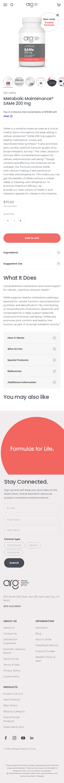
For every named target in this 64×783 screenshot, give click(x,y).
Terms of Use (11, 658)
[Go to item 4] (41, 82)
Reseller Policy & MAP (45, 658)
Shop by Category (14, 711)
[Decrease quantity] (8, 220)
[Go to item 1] (8, 82)
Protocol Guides (45, 651)
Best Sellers (10, 705)
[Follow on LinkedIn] (32, 738)
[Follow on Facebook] (5, 738)
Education (41, 627)
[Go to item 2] (19, 82)
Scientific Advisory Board (14, 651)
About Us (9, 627)
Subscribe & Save (13, 726)
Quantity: (8, 213)
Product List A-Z (13, 693)
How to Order (43, 639)
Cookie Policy (11, 676)
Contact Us (10, 633)
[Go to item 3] (30, 82)
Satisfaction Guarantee (10, 641)
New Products (11, 699)
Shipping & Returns (47, 645)
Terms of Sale (11, 664)
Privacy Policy (11, 670)
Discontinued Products (11, 719)
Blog (38, 633)
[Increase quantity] (20, 220)
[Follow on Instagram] (14, 738)
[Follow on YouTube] (23, 738)
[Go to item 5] (52, 82)
